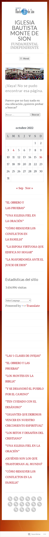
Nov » (29, 188)
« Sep (19, 188)
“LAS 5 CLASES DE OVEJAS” (23, 356)
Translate (33, 306)
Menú (26, 58)
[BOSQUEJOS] (10, 498)
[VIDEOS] (16, 509)
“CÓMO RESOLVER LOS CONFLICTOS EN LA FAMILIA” (20, 234)
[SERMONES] (21, 498)
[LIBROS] (33, 504)
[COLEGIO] (21, 504)
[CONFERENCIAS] (10, 504)
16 (40, 157)
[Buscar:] (18, 114)
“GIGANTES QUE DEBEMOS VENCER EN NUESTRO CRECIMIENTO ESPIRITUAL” (24, 420)
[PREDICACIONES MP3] (33, 498)
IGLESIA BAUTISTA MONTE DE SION (24, 30)
